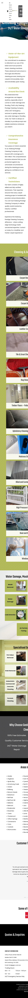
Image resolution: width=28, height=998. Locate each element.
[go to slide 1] (24, 897)
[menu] (2, 2)
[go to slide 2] (25, 897)
